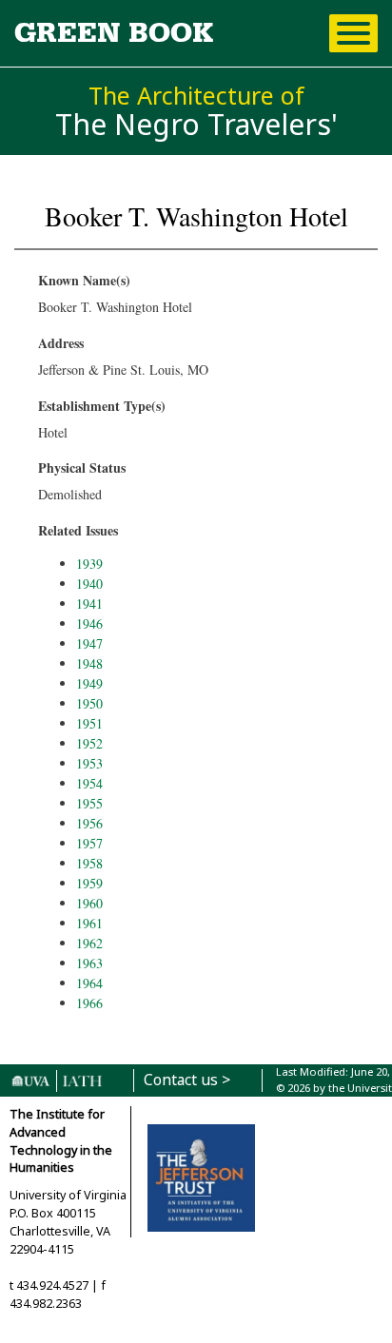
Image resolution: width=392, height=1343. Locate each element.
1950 (89, 703)
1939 (89, 564)
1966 (89, 1003)
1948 (89, 663)
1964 (89, 983)
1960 (89, 903)
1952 (89, 743)
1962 (89, 943)
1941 (89, 603)
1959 (89, 883)
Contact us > (187, 1080)
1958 (89, 863)
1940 (89, 583)
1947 (89, 643)
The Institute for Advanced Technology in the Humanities (61, 1141)
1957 (89, 843)
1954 (89, 783)
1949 (89, 683)
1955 (89, 803)
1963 (89, 963)
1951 (89, 723)
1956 (89, 823)
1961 (89, 923)
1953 (89, 763)
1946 (89, 623)
